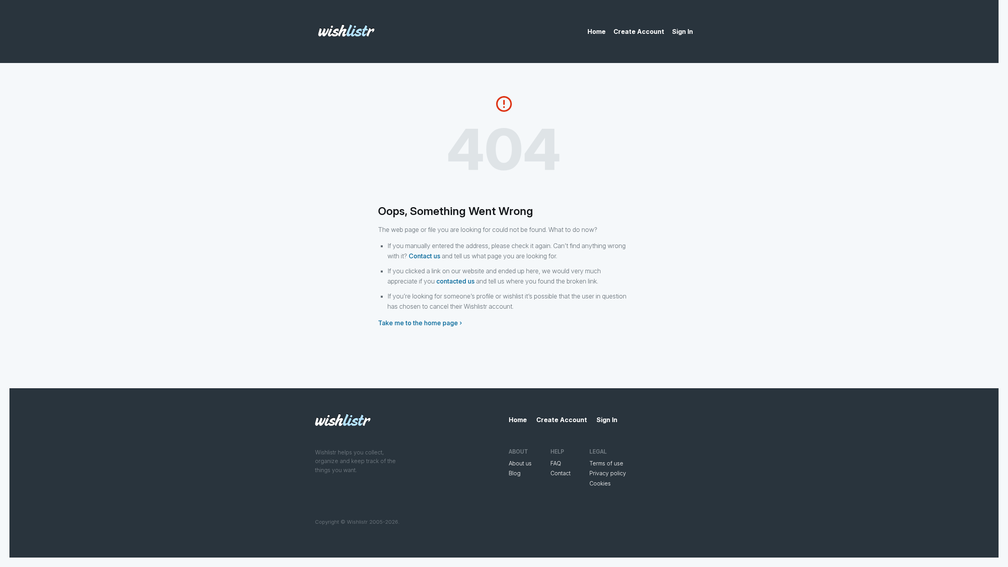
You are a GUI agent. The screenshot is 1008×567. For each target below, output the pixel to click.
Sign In (682, 31)
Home (596, 31)
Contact (560, 473)
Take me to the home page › (420, 323)
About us (520, 463)
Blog (515, 473)
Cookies (600, 483)
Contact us (424, 256)
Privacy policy (607, 473)
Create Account (638, 31)
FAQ (555, 463)
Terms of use (606, 463)
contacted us (455, 281)
